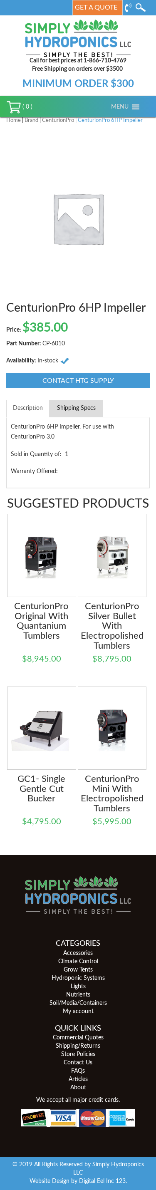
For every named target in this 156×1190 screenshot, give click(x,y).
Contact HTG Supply (78, 380)
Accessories (78, 953)
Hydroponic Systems (78, 978)
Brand (31, 120)
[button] (120, 107)
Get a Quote (96, 7)
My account (78, 1011)
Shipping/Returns (78, 1046)
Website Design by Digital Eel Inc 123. (78, 1181)
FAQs (78, 1071)
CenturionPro (58, 120)
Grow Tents (78, 970)
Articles (78, 1079)
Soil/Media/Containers (78, 1003)
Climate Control (78, 961)
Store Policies (78, 1054)
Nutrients (78, 995)
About (78, 1088)
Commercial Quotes (78, 1038)
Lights (78, 986)
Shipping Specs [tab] (76, 408)
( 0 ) (26, 107)
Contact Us (78, 1063)
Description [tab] (28, 408)
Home (13, 120)
